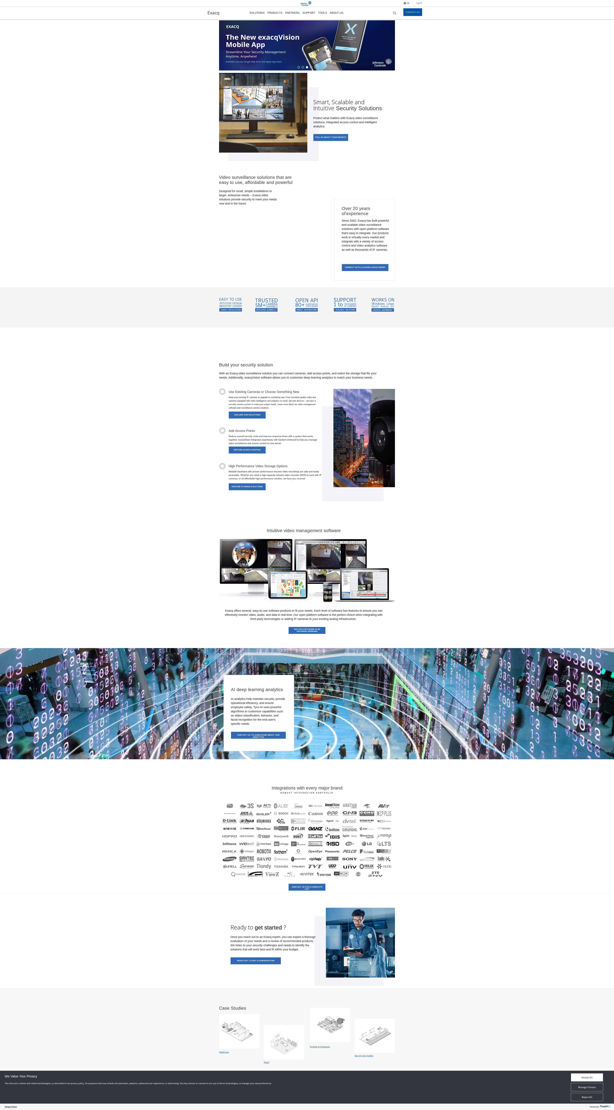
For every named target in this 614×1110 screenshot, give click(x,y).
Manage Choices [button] (587, 1087)
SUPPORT (309, 13)
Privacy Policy (11, 1107)
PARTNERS (292, 13)
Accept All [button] (587, 1077)
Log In (419, 3)
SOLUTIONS (257, 13)
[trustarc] (605, 1107)
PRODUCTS (274, 13)
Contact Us (413, 12)
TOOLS (322, 13)
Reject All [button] (587, 1097)
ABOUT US (336, 13)
